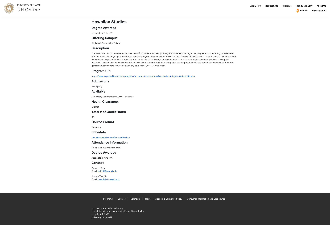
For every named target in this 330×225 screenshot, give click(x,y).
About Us (321, 5)
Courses (122, 199)
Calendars (135, 199)
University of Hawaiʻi (102, 217)
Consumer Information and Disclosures (206, 199)
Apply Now (255, 5)
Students (287, 5)
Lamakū (304, 10)
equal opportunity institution (109, 208)
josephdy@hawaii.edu (108, 179)
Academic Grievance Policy (168, 199)
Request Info (271, 5)
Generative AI (319, 10)
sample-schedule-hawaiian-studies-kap (111, 137)
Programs (108, 199)
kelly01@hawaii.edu (107, 171)
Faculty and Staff (304, 5)
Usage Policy (137, 211)
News (148, 199)
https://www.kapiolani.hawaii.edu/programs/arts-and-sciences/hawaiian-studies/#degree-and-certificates (143, 76)
